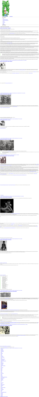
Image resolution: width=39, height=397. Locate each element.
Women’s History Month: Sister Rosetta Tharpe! (7, 155)
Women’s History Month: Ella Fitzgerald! (6, 197)
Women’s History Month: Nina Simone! (5, 239)
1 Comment (26, 324)
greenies (2, 364)
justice (1, 374)
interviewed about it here (15, 106)
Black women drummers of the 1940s (5, 139)
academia (2, 349)
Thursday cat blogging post (11, 173)
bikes (1, 354)
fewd (1, 366)
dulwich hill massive (3, 365)
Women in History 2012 (21, 60)
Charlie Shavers (34, 71)
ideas (1, 352)
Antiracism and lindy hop (5, 20)
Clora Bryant (2, 168)
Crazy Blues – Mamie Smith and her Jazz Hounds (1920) (5, 107)
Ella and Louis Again (20, 225)
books (1, 355)
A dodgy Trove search (7, 298)
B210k (1, 370)
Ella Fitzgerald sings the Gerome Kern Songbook (15, 213)
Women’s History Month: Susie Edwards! (6, 325)
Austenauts (2, 382)
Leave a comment (24, 60)
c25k (1, 371)
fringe (1, 386)
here (4, 213)
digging (1, 390)
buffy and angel (2, 384)
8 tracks (2, 388)
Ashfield (2, 353)
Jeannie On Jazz (2, 321)
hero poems (2, 373)
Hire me (4, 21)
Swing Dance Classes (5, 19)
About (3, 18)
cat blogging (10, 238)
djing (1, 391)
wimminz (13, 238)
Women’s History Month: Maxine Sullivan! (6, 61)
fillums (1, 368)
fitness (1, 369)
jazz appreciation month (3, 392)
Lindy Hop (4, 22)
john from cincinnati (3, 387)
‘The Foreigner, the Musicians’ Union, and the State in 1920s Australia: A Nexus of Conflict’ (12, 322)
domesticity (10, 60)
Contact (4, 24)
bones (1, 383)
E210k (1, 372)
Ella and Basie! (12, 224)
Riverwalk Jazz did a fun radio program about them (21, 335)
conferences (2, 351)
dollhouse (2, 385)
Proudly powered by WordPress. (5, 396)
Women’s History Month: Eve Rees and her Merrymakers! (8, 291)
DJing (3, 23)
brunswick (2, 356)
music (16, 60)
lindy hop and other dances (13, 60)
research (18, 60)
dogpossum (11, 16)
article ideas (2, 350)
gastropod (2, 367)
